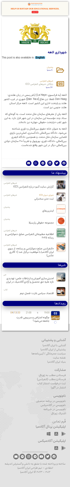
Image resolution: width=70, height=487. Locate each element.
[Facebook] (54, 456)
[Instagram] (28, 456)
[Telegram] (35, 456)
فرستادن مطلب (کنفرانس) (51, 379)
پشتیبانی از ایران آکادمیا (53, 350)
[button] (64, 163)
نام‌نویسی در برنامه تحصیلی (51, 401)
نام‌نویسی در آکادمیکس (53, 405)
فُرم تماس (59, 421)
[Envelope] (16, 456)
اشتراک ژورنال (58, 413)
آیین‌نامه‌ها (37, 354)
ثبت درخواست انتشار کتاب (51, 383)
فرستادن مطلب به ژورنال (52, 375)
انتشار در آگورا (58, 388)
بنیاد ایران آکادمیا (56, 362)
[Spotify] (22, 456)
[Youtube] (41, 456)
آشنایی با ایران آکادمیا (54, 345)
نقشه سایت (59, 358)
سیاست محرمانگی (56, 354)
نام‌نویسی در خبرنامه (54, 409)
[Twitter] (47, 456)
